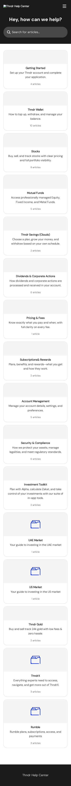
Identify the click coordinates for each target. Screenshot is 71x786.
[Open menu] (64, 6)
